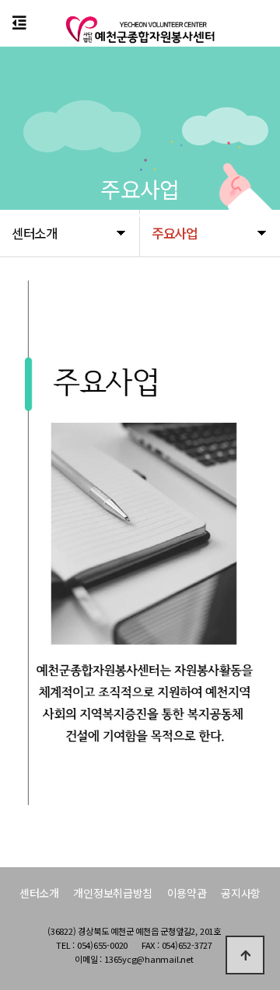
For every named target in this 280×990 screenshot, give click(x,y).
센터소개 (39, 893)
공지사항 (241, 893)
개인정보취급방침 (112, 893)
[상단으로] (245, 955)
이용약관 (187, 893)
